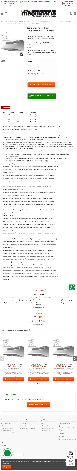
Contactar (5, 426)
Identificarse (25, 423)
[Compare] (13, 361)
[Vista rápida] (16, 361)
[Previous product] (74, 22)
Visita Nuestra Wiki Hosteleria (8, 434)
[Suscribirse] (21, 454)
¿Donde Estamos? (7, 428)
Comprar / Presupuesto (43, 85)
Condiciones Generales (48, 428)
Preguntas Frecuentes (28, 428)
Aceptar (6, 467)
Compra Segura (45, 430)
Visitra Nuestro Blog (8, 430)
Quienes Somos (7, 423)
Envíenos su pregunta (39, 405)
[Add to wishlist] (10, 361)
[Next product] (75, 22)
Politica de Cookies (46, 426)
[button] (37, 383)
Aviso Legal (44, 423)
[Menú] (74, 451)
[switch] (71, 464)
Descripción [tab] (6, 108)
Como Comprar (26, 426)
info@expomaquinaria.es (68, 439)
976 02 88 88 (65, 436)
